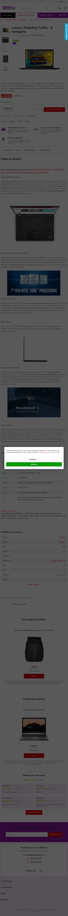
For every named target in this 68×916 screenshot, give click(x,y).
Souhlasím (34, 464)
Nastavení (32, 459)
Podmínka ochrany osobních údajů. (50, 452)
